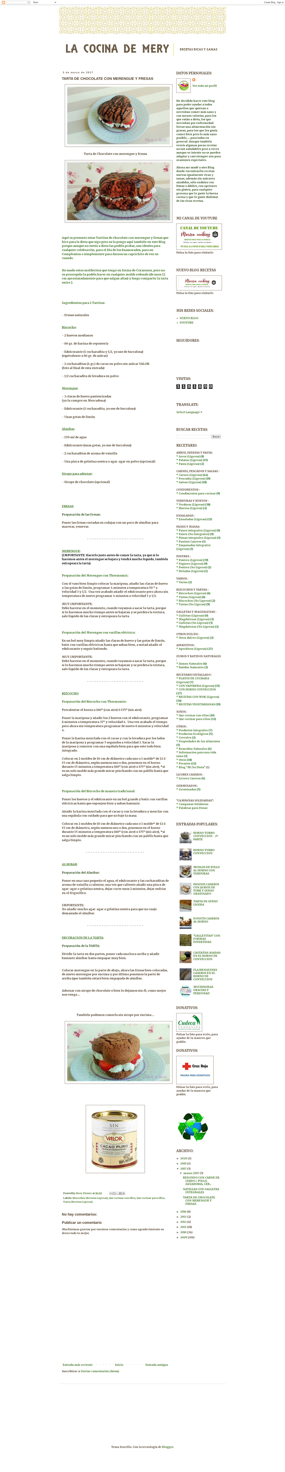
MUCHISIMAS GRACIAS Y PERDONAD (203, 990)
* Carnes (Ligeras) (189, 475)
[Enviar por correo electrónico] (111, 1193)
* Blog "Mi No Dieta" (191, 767)
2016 (183, 1211)
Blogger (167, 1447)
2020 (184, 1158)
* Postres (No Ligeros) (191, 567)
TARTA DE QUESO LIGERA (205, 903)
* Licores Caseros (188, 778)
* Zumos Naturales (189, 663)
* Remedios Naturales (191, 748)
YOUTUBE (186, 322)
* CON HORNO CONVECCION (196, 689)
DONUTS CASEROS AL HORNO (206, 920)
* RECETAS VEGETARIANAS (196, 704)
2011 (183, 1227)
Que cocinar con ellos (122, 1198)
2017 (183, 1168)
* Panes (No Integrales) (192, 534)
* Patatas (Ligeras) (189, 460)
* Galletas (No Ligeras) (192, 622)
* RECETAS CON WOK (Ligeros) (197, 696)
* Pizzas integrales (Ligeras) (196, 537)
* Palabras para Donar (192, 808)
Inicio (119, 1364)
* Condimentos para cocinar (196, 493)
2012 (183, 1221)
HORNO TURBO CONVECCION (204, 851)
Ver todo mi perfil (204, 85)
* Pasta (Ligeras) (188, 463)
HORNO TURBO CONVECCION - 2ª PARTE (205, 836)
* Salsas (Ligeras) (188, 482)
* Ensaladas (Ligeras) (191, 519)
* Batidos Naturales (190, 667)
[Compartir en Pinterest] (123, 1193)
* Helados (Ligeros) (190, 571)
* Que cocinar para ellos (193, 719)
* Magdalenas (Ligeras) (193, 619)
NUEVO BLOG (189, 318)
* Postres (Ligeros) (189, 560)
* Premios (183, 763)
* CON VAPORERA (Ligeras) (195, 685)
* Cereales (185, 737)
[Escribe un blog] (114, 1193)
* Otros (181, 759)
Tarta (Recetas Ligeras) (78, 1201)
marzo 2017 (191, 1173)
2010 (183, 1232)
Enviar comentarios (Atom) (100, 1371)
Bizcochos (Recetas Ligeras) (90, 1198)
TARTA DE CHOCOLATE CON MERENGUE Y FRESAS (199, 1200)
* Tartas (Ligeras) (188, 597)
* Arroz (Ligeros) (188, 456)
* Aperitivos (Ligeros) (191, 648)
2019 (183, 1163)
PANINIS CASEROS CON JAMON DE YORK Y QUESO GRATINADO (206, 889)
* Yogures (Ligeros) (189, 563)
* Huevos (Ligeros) (189, 508)
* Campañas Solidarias (192, 804)
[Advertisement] (115, 1334)
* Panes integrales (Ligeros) (196, 530)
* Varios (182, 582)
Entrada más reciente (78, 1364)
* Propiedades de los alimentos (198, 741)
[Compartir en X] (117, 1193)
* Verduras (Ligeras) (190, 504)
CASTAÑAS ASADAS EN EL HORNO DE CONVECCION (207, 956)
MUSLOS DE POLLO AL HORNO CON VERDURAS (206, 870)
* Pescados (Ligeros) (190, 478)
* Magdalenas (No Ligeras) (195, 626)
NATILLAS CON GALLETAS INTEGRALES (201, 1190)
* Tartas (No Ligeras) (191, 604)
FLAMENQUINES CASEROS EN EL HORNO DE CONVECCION (205, 974)
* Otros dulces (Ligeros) (192, 637)
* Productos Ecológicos (192, 734)
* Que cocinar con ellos (192, 715)
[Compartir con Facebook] (120, 1193)
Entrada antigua (156, 1364)
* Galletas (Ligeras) (190, 615)
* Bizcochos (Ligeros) (191, 593)
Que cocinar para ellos (150, 1198)
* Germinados (186, 789)
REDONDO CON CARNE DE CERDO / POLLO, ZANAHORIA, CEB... (201, 1180)
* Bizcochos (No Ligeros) (193, 600)
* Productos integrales (192, 730)
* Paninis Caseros (189, 541)
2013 (183, 1216)
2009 (184, 1237)
